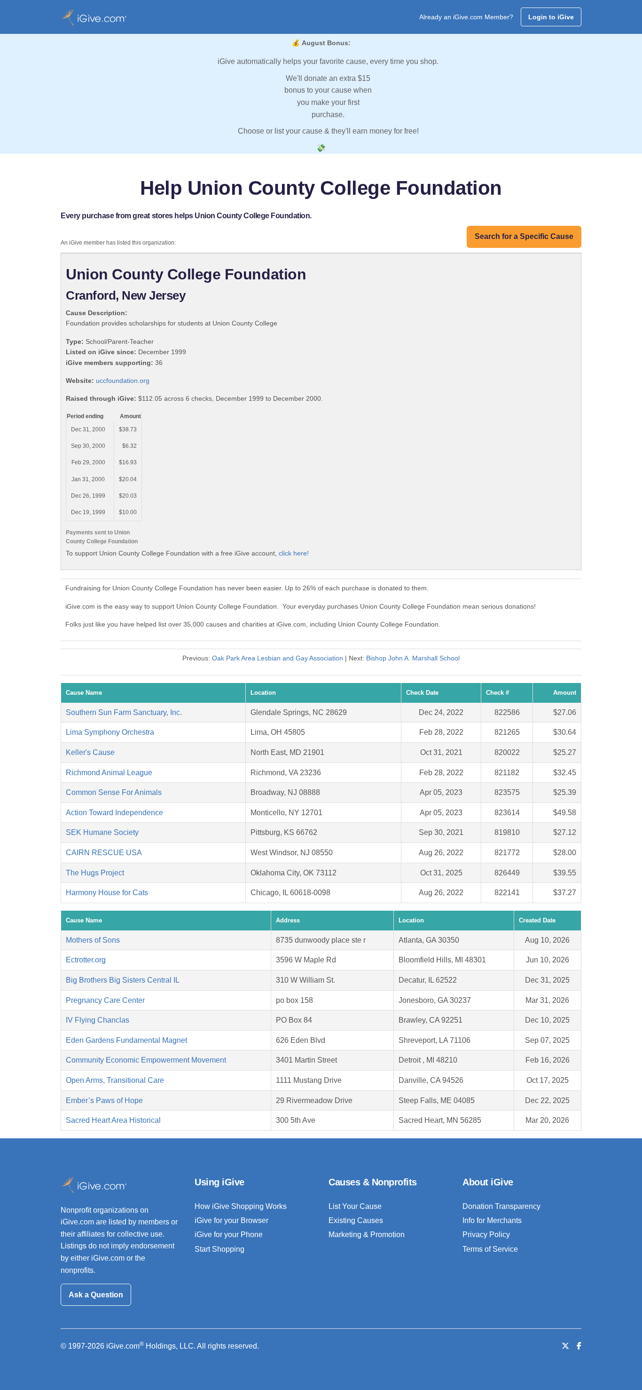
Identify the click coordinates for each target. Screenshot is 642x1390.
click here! (294, 553)
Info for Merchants (492, 1220)
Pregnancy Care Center (105, 1000)
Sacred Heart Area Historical (113, 1120)
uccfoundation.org (122, 380)
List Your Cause (355, 1206)
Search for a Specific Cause (524, 236)
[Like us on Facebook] (579, 1346)
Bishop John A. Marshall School (413, 658)
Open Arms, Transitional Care (115, 1080)
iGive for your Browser (231, 1220)
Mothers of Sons (93, 940)
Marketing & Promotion (367, 1235)
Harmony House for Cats (107, 893)
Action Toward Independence (114, 813)
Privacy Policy (486, 1235)
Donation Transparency (501, 1206)
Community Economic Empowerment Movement (146, 1060)
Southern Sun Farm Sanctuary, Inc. (124, 712)
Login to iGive (551, 17)
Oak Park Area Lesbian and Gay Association (277, 658)
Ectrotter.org (86, 960)
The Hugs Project (95, 873)
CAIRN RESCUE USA (104, 853)
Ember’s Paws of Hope (104, 1100)
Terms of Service (490, 1249)
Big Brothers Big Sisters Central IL (123, 980)
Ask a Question (96, 1295)
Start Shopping (219, 1249)
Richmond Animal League (109, 773)
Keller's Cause (90, 752)
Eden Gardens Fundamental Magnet (126, 1040)
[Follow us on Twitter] (565, 1346)
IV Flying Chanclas (97, 1020)
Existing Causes (356, 1220)
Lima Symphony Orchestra (110, 732)
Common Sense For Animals (114, 792)
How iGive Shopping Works (241, 1206)
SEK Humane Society (102, 832)
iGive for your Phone (229, 1235)
